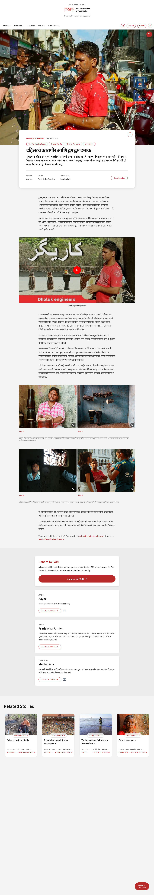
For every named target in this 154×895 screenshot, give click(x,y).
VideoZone (89, 144)
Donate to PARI (75, 578)
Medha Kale (65, 179)
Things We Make (73, 144)
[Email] (64, 610)
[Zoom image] (149, 34)
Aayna (29, 179)
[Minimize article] (130, 134)
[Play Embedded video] (77, 270)
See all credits (119, 178)
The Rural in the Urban (37, 144)
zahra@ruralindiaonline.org (91, 536)
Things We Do (56, 144)
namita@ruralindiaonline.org (51, 539)
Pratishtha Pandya (46, 179)
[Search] (123, 26)
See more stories (48, 611)
